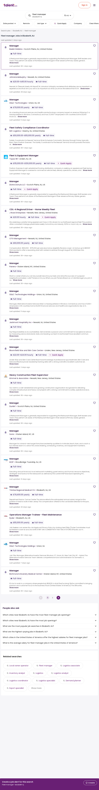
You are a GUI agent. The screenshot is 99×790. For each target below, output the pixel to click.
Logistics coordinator (18, 680)
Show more (13, 63)
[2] (58, 598)
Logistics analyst (61, 673)
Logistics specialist (47, 680)
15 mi (66, 15)
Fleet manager (45, 665)
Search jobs (5, 31)
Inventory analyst (17, 673)
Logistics (39, 673)
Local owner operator (18, 665)
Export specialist (16, 688)
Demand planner (73, 680)
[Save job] (94, 46)
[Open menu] (94, 5)
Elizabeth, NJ (17, 31)
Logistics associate (71, 665)
